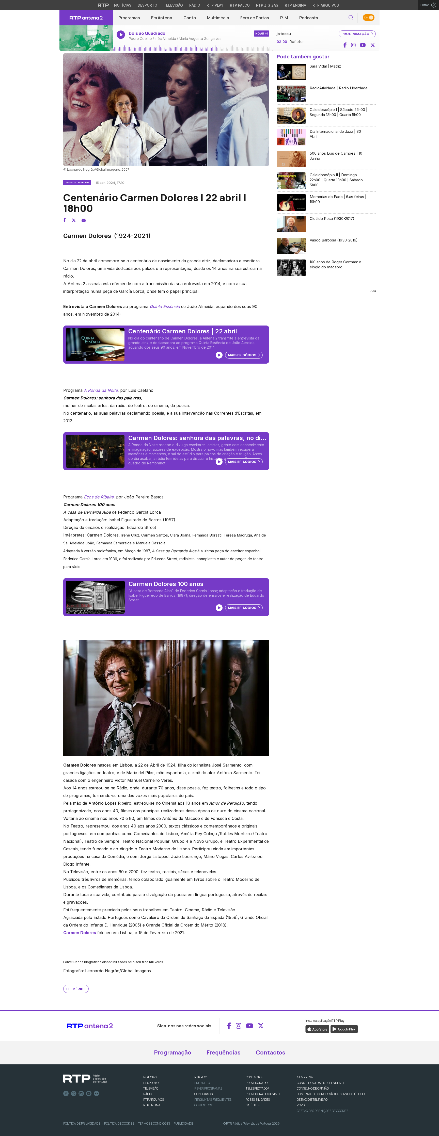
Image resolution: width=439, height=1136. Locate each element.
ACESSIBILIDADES (258, 1099)
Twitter (73, 1093)
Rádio (194, 5)
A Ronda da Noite (101, 390)
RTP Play (215, 5)
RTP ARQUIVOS (153, 1099)
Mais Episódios (242, 355)
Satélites (253, 1105)
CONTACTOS (254, 1077)
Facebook (66, 1093)
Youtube (89, 1093)
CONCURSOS (203, 1094)
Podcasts (308, 18)
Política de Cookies (119, 1123)
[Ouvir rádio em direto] (86, 38)
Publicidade (183, 1123)
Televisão (173, 5)
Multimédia (218, 18)
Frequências (224, 1052)
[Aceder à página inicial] (86, 17)
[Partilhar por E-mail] (84, 220)
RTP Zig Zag (267, 5)
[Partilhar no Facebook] (64, 220)
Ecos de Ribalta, (99, 496)
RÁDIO (147, 1094)
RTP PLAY (200, 1077)
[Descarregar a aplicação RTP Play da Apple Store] (317, 1028)
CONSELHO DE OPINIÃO (313, 1088)
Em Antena (161, 18)
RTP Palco (240, 5)
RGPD (301, 1105)
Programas (129, 18)
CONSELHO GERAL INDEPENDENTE (321, 1083)
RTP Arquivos (325, 5)
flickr (96, 1093)
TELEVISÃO (150, 1088)
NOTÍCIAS (149, 1077)
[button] (351, 18)
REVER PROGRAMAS (208, 1088)
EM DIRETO (202, 1083)
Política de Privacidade (81, 1123)
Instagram (81, 1093)
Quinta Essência (165, 306)
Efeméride (76, 988)
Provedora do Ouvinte (263, 1094)
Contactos (270, 1052)
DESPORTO (151, 1083)
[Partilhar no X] (74, 220)
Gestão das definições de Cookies (322, 1111)
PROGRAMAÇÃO (355, 33)
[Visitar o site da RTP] (103, 5)
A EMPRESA (305, 1077)
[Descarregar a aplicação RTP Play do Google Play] (344, 1028)
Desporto (147, 5)
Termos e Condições (154, 1123)
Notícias (122, 5)
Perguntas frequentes (212, 1099)
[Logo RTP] (85, 1079)
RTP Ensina (295, 5)
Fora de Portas (254, 18)
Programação (172, 1052)
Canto (189, 18)
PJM (284, 18)
